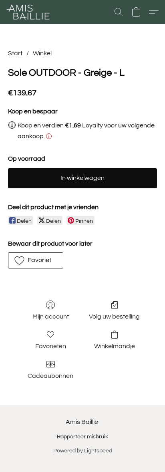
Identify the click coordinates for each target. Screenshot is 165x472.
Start (15, 53)
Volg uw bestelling (114, 316)
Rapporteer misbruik (82, 437)
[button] (29, 12)
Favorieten (50, 346)
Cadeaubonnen (50, 376)
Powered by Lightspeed (82, 451)
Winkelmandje (114, 346)
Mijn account (50, 316)
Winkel (42, 53)
